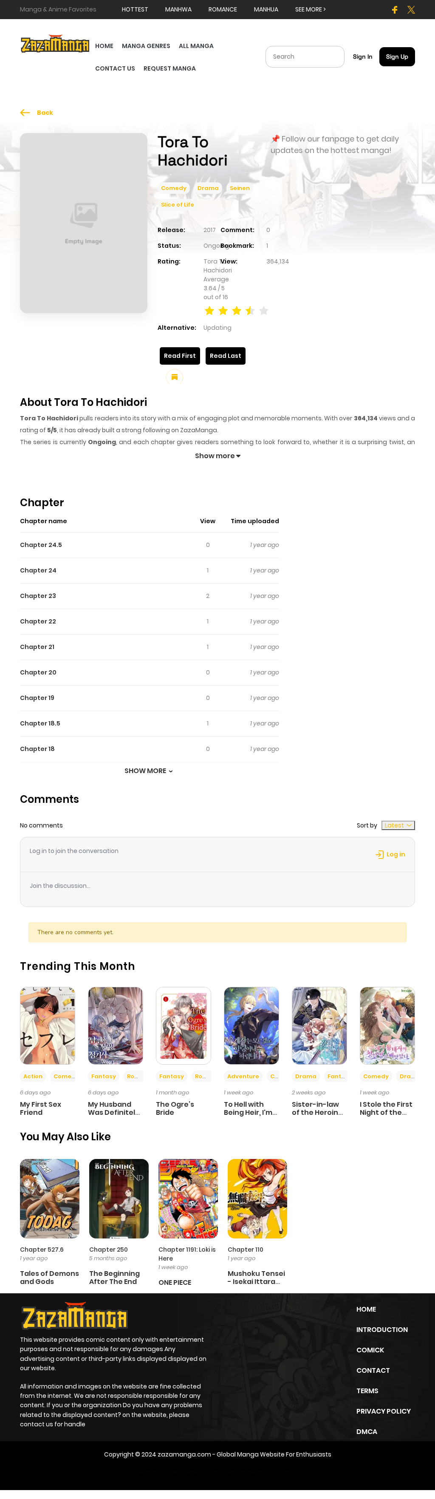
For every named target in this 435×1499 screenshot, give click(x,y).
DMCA (366, 1432)
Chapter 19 (37, 698)
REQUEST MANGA (170, 68)
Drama (208, 188)
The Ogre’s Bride (175, 1108)
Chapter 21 (37, 647)
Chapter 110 (245, 1249)
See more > (310, 9)
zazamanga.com (184, 1454)
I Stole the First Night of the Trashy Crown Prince (386, 1116)
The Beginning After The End (114, 1277)
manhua (266, 9)
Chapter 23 (38, 596)
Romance (141, 1076)
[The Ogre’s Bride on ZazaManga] (183, 1025)
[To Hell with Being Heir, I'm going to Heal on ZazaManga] (251, 1025)
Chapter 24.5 (41, 545)
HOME (104, 46)
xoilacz (192, 1472)
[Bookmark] (174, 377)
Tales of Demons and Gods (49, 1277)
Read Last (225, 355)
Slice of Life (177, 205)
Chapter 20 (38, 672)
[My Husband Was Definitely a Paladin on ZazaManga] (115, 1025)
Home (366, 1309)
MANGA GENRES (146, 46)
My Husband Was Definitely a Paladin (113, 1112)
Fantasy (103, 1076)
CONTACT (373, 1370)
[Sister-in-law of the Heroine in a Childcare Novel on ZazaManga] (319, 1025)
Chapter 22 (38, 621)
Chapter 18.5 (40, 723)
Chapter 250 (108, 1249)
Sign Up (397, 56)
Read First (180, 355)
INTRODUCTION (382, 1330)
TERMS (367, 1391)
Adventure (243, 1076)
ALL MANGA (196, 46)
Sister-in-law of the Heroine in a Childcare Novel (317, 1116)
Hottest (135, 9)
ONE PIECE (174, 1282)
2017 (209, 230)
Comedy (173, 188)
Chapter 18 (37, 749)
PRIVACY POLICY (383, 1411)
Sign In (363, 56)
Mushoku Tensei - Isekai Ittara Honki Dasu (256, 1282)
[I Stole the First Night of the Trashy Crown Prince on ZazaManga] (387, 1025)
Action (32, 1076)
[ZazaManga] (55, 43)
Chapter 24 (38, 570)
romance (223, 9)
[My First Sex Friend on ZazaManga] (47, 1025)
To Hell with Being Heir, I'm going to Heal (248, 1112)
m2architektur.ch (266, 1472)
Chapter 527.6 (42, 1249)
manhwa (178, 9)
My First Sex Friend (40, 1108)
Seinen (240, 188)
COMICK (370, 1350)
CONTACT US (115, 68)
